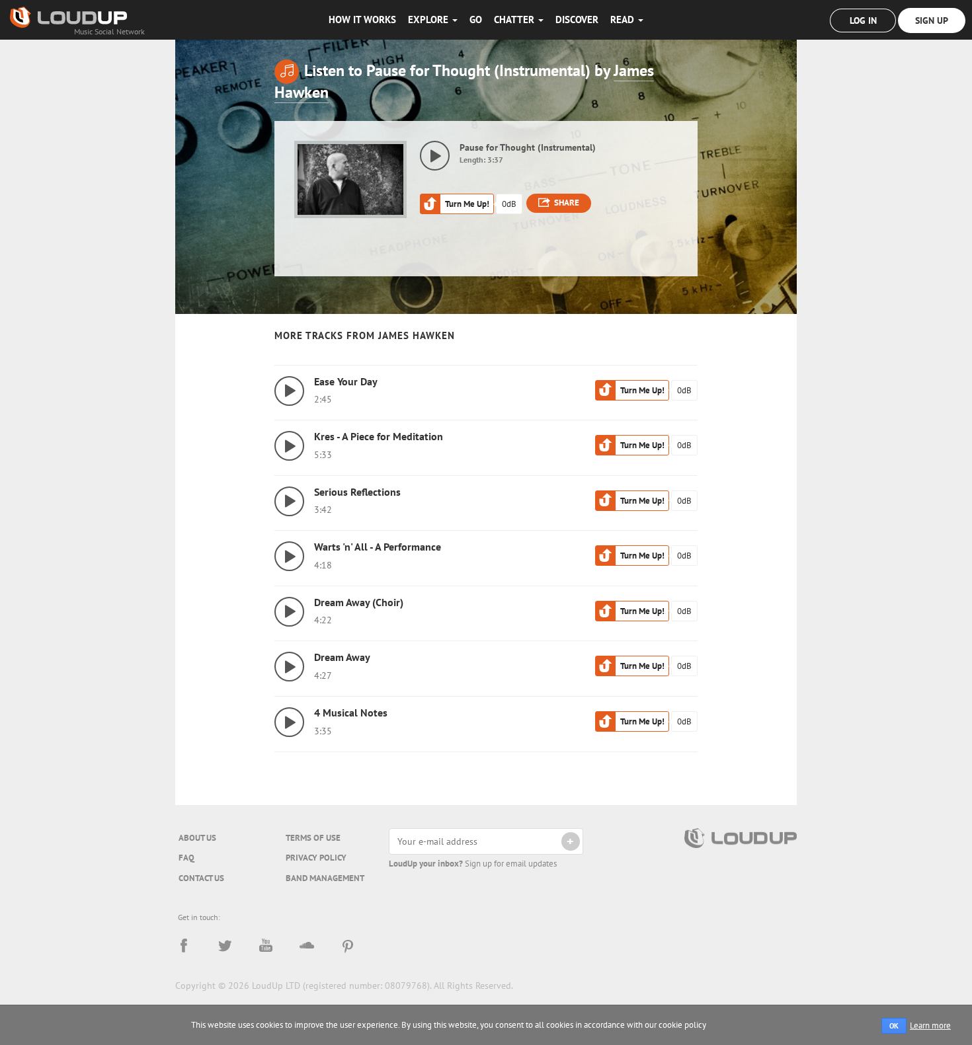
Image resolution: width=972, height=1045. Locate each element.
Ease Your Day (346, 381)
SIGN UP (931, 20)
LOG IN (863, 20)
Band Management (325, 878)
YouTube (265, 945)
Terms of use (313, 837)
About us (197, 837)
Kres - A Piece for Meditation (378, 436)
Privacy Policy (316, 857)
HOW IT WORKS (362, 19)
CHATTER (515, 19)
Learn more (930, 1025)
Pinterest (347, 945)
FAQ (186, 857)
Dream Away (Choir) (358, 602)
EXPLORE (429, 19)
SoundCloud (306, 945)
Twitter (224, 945)
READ (623, 19)
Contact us (201, 878)
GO (475, 19)
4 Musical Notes (350, 712)
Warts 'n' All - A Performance (377, 546)
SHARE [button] (566, 202)
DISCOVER (576, 19)
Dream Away (342, 657)
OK (894, 1025)
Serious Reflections (357, 491)
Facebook (183, 945)
